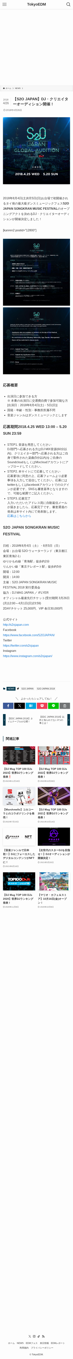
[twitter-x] (29, 1336)
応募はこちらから (19, 515)
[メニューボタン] (4, 4)
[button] (8, 706)
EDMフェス (32, 1343)
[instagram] (34, 1336)
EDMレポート (58, 1343)
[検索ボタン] (68, 4)
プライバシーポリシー (42, 1348)
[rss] (43, 1336)
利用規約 (24, 1348)
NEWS (11, 688)
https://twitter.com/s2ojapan (21, 645)
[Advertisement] (36, 47)
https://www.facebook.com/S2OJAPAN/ (29, 635)
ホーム (11, 1343)
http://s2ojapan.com (16, 624)
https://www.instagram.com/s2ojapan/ (27, 656)
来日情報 (44, 1343)
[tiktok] (38, 1336)
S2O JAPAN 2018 (46, 688)
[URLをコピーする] (65, 706)
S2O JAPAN (27, 688)
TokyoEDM (36, 4)
